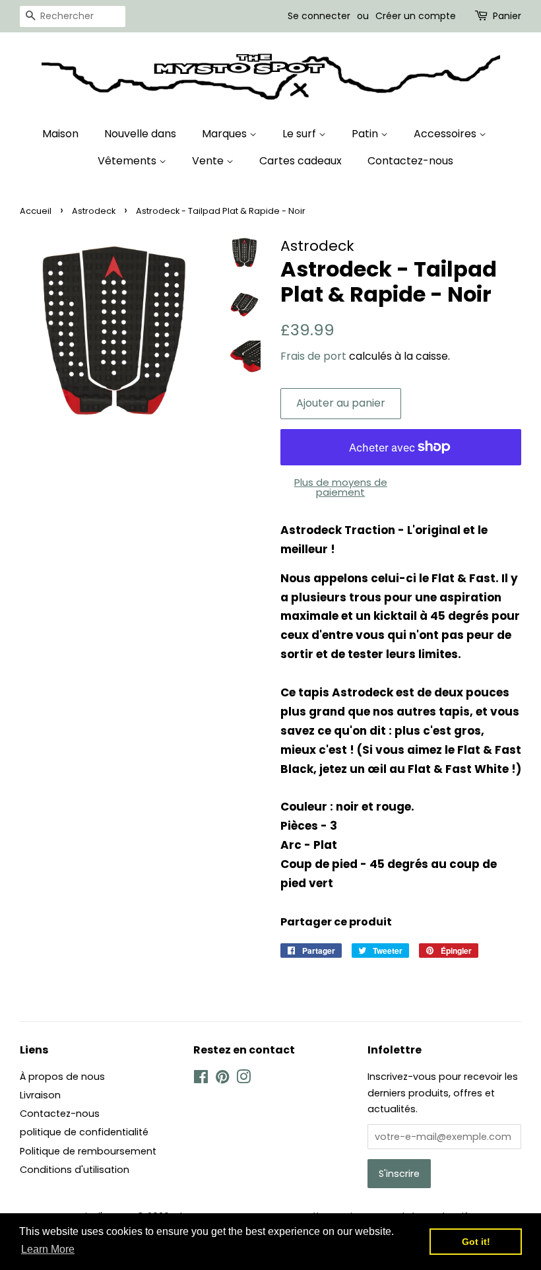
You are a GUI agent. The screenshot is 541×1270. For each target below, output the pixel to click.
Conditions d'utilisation (74, 1169)
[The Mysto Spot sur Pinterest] (222, 1079)
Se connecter (319, 15)
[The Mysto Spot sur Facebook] (200, 1079)
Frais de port (313, 356)
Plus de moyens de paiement (340, 487)
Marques (225, 133)
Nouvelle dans (140, 133)
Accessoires (446, 133)
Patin (366, 133)
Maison (60, 133)
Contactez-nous (410, 160)
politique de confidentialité (84, 1132)
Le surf (300, 133)
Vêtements (128, 160)
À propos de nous (62, 1076)
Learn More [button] (48, 1249)
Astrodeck (93, 211)
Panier (507, 15)
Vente (209, 160)
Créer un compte (415, 15)
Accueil (35, 211)
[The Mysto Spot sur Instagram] (243, 1079)
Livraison (40, 1095)
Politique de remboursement (88, 1151)
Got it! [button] (476, 1241)
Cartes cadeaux (300, 160)
